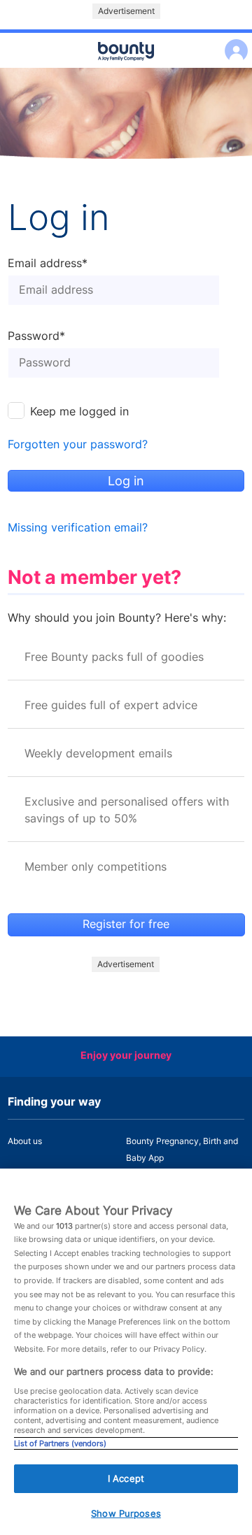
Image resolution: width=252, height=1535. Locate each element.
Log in (233, 41)
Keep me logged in (79, 411)
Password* (36, 336)
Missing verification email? (78, 527)
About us (25, 1141)
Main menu (126, 68)
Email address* (48, 263)
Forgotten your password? (78, 444)
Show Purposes (126, 1513)
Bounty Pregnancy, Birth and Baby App (182, 1149)
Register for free (126, 924)
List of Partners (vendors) (60, 1443)
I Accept (126, 1478)
